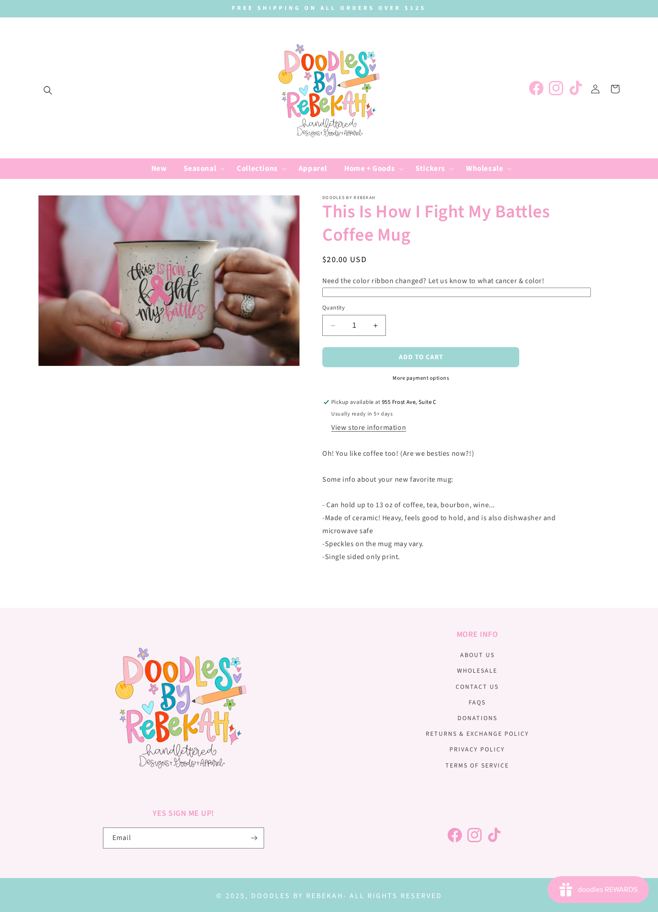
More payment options (421, 378)
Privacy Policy (477, 749)
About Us (477, 655)
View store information (368, 428)
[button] (48, 90)
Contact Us (477, 687)
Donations (477, 718)
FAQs (477, 702)
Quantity (333, 308)
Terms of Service (477, 765)
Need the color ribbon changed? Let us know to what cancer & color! (433, 281)
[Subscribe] (254, 837)
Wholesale (477, 670)
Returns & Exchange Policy (477, 734)
